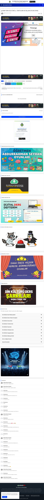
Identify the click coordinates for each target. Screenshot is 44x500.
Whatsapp (20, 83)
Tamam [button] (4, 496)
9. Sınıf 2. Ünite (10, 81)
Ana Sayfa (2, 8)
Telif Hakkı (27, 495)
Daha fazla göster (39, 94)
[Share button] (24, 84)
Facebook (8, 83)
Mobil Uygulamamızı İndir (35, 495)
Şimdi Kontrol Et (14, 494)
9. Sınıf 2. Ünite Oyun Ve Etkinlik (19, 81)
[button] (40, 5)
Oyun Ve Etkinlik (8, 8)
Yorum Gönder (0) (22, 116)
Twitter (14, 83)
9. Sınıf (6, 81)
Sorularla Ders (7, 5)
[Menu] (1, 5)
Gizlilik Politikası (21, 495)
